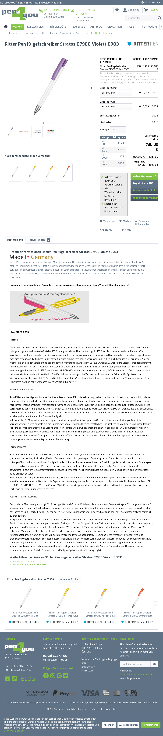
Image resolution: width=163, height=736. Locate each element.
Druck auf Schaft (109, 88)
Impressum (87, 670)
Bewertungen (39, 239)
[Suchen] (159, 18)
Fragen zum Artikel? (23, 561)
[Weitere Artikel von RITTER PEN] (143, 47)
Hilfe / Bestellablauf (92, 648)
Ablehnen (109, 724)
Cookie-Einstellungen (92, 644)
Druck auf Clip (107, 101)
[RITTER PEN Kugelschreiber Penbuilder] (81, 307)
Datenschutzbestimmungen (134, 674)
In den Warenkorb (143, 176)
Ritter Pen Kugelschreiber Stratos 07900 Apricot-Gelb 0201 (100, 614)
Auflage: (104, 129)
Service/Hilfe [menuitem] (151, 2)
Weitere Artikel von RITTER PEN (29, 564)
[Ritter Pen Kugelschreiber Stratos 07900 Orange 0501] (66, 171)
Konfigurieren (151, 724)
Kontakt (86, 655)
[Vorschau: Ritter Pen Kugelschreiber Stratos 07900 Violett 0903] (10, 131)
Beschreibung (15, 239)
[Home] (6, 27)
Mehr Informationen (14, 730)
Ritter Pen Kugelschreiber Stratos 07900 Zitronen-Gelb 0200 (62, 614)
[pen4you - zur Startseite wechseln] (20, 13)
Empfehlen (143, 224)
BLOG (28, 678)
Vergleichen (109, 221)
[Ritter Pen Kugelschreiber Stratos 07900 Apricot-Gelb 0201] (49, 171)
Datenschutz (88, 667)
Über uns (86, 651)
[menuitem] (144, 18)
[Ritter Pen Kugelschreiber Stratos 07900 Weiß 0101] (15, 171)
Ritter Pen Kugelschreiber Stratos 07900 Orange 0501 (137, 614)
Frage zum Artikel (143, 190)
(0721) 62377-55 (55, 656)
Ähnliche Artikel (69, 579)
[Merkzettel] (116, 10)
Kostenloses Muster (145, 197)
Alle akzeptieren (128, 724)
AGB (84, 663)
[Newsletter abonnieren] (154, 664)
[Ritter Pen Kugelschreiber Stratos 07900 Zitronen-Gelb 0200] (32, 171)
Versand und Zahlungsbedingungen (100, 659)
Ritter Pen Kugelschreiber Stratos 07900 (30, 579)
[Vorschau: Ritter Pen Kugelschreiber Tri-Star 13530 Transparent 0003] (23, 131)
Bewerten (143, 221)
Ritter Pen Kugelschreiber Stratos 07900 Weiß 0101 (25, 614)
